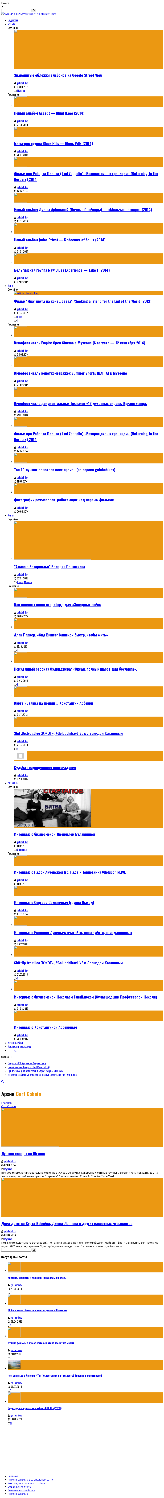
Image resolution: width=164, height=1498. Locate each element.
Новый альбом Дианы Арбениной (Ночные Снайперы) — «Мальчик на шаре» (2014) (83, 209)
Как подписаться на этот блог (26, 1483)
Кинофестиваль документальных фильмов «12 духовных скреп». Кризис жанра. (80, 403)
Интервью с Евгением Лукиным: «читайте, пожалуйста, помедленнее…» (73, 932)
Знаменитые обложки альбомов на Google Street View (58, 75)
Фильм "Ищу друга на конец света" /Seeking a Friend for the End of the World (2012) (83, 301)
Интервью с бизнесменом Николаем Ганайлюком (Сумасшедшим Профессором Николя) (85, 997)
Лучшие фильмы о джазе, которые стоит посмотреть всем (41, 1343)
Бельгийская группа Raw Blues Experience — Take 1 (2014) (62, 270)
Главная (6, 1103)
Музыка (11, 24)
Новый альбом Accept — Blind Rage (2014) (49, 113)
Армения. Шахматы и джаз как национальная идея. (37, 1278)
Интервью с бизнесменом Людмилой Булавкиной (54, 834)
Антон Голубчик (15, 1043)
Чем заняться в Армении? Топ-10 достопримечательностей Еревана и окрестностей (55, 1376)
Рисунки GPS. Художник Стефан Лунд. (27, 1063)
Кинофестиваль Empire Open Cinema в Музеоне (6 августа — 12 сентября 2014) (79, 343)
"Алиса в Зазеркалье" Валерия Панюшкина (49, 566)
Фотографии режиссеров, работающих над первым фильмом (64, 500)
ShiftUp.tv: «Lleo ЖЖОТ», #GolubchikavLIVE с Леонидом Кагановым (68, 733)
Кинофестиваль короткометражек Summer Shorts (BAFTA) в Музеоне (70, 373)
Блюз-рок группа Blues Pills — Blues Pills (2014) (53, 143)
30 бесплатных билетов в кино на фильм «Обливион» (37, 1310)
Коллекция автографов (19, 1046)
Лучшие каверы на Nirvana (23, 1153)
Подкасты (13, 20)
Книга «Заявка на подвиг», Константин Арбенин (53, 703)
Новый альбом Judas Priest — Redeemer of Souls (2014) (60, 240)
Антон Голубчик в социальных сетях (30, 1479)
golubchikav (22, 83)
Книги (11, 515)
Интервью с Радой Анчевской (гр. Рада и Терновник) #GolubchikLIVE (70, 872)
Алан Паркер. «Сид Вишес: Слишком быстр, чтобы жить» (61, 635)
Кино (10, 286)
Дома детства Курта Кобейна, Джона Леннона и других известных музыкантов (66, 1223)
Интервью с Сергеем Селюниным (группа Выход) (54, 902)
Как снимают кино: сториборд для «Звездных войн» (57, 604)
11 (11, 1293)
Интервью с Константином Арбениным (45, 1027)
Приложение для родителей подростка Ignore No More (35, 1071)
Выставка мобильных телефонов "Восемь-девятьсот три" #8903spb (42, 1075)
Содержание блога (19, 1486)
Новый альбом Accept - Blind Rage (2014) (28, 1067)
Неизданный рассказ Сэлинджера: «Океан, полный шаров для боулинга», (75, 669)
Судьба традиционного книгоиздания (45, 767)
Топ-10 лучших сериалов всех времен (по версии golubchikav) (64, 469)
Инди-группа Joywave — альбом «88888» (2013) (35, 1408)
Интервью (12, 783)
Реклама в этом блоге (21, 1490)
